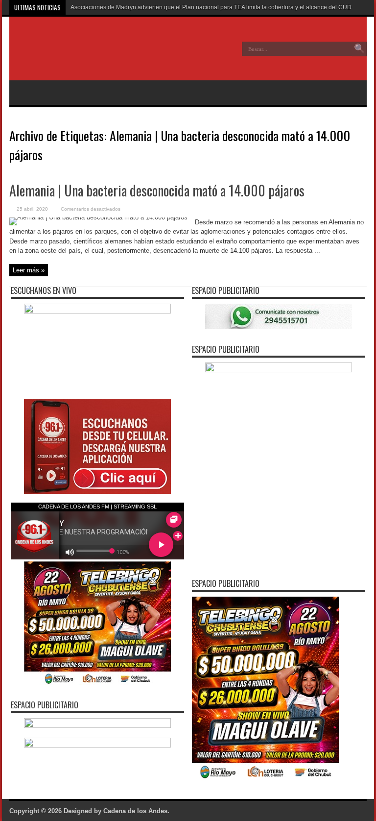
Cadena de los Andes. (136, 811)
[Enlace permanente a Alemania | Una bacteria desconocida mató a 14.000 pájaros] (98, 217)
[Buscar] (359, 49)
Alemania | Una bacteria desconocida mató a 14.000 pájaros (157, 190)
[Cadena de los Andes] (80, 56)
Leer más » (29, 270)
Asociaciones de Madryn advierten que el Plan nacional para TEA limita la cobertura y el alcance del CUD (211, 7)
